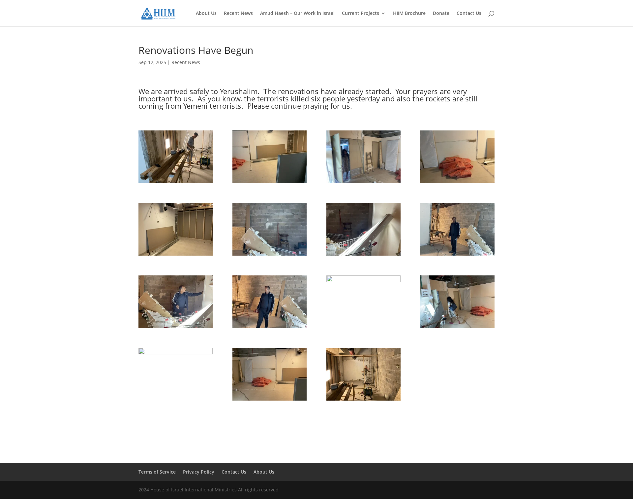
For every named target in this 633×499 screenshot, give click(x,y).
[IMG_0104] (457, 183)
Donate (441, 13)
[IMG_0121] (363, 400)
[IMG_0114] (363, 328)
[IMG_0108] (457, 255)
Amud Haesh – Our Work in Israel (297, 13)
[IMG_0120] (269, 400)
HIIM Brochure (409, 13)
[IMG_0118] (457, 328)
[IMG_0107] (363, 255)
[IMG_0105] (175, 255)
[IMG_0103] (363, 183)
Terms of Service (157, 472)
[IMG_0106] (269, 255)
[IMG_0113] (269, 328)
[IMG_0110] (175, 328)
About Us (206, 13)
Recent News (238, 13)
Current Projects (360, 13)
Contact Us (469, 13)
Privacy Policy (198, 472)
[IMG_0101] (175, 183)
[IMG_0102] (269, 183)
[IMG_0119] (175, 400)
